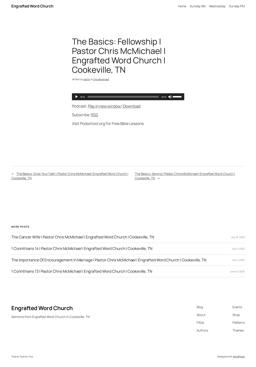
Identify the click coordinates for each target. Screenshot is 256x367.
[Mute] (170, 96)
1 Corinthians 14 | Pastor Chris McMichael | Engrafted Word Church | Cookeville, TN (81, 248)
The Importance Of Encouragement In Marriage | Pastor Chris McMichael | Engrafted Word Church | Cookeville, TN (108, 260)
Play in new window (104, 106)
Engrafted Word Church (32, 6)
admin (86, 79)
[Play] (76, 96)
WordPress (239, 356)
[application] (128, 96)
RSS (94, 114)
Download (132, 106)
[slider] (178, 96)
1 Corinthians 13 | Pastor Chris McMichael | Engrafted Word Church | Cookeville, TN (81, 271)
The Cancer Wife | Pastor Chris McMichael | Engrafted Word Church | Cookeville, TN (82, 237)
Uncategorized (101, 79)
